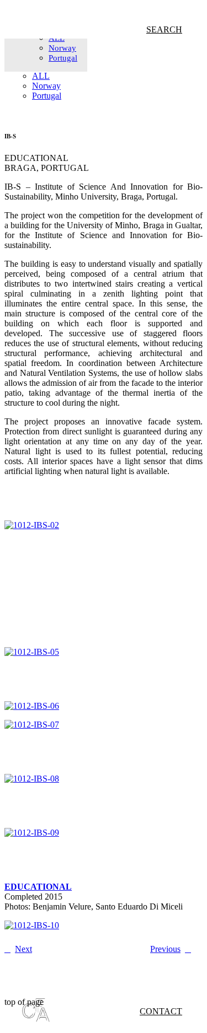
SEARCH (164, 29)
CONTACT (161, 1011)
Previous (165, 949)
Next (23, 949)
